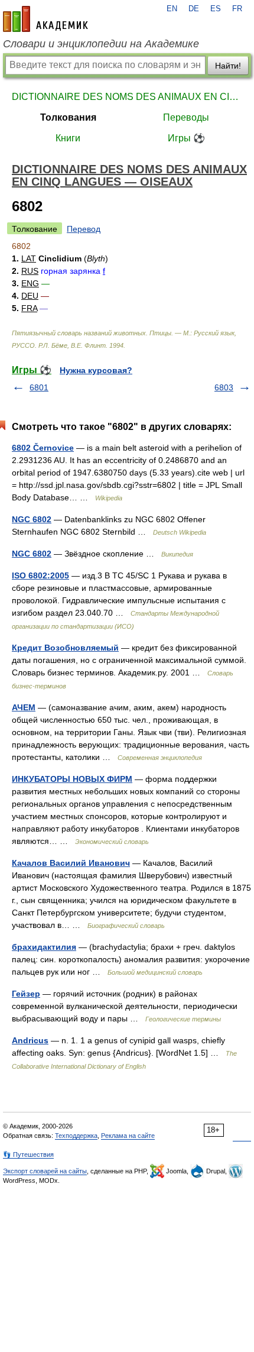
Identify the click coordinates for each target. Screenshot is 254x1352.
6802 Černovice (43, 447)
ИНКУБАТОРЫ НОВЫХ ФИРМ (72, 779)
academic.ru (45, 19)
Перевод (83, 229)
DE (193, 9)
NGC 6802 (31, 519)
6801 (39, 387)
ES (215, 9)
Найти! (228, 65)
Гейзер (26, 993)
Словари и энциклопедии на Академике (101, 44)
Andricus (30, 1040)
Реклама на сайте (128, 1135)
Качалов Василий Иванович (71, 863)
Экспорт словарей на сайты (45, 1171)
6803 (223, 387)
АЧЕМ (23, 707)
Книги (68, 138)
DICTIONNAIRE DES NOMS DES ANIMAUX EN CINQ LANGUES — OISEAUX (127, 97)
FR (237, 9)
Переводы (186, 117)
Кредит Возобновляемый (65, 647)
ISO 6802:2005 (40, 575)
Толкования (68, 117)
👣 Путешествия (28, 1154)
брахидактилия (44, 947)
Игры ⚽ (186, 138)
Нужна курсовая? (96, 370)
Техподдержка (76, 1135)
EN (172, 9)
